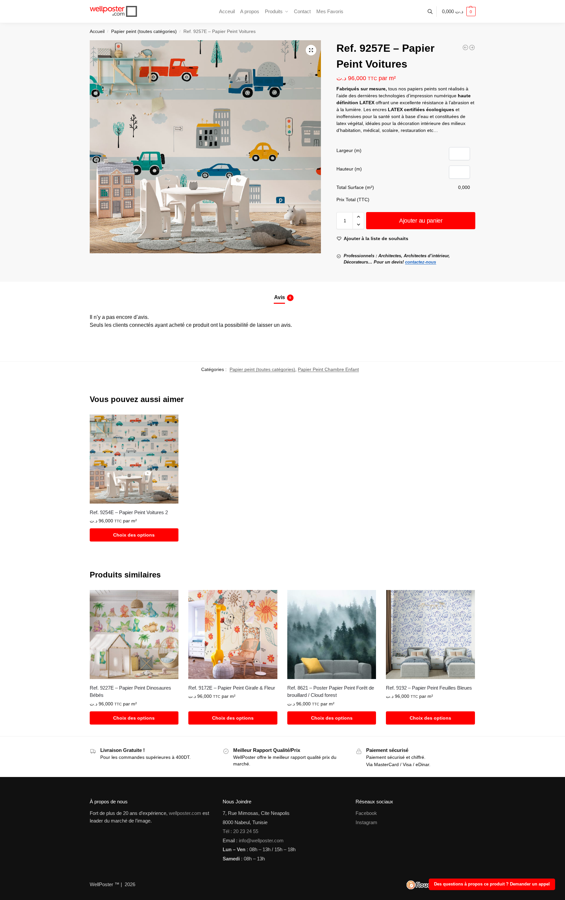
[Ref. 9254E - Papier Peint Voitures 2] (465, 47)
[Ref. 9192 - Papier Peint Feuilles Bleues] (472, 47)
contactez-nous (420, 262)
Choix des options (134, 535)
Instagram (366, 822)
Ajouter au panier (421, 220)
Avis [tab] (282, 297)
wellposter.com (185, 813)
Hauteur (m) (349, 168)
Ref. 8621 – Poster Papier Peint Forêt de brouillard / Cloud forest (330, 691)
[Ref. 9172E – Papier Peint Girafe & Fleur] (232, 634)
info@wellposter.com (261, 840)
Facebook (366, 813)
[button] (459, 11)
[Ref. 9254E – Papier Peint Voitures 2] (134, 459)
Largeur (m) (348, 150)
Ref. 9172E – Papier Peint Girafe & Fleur (231, 688)
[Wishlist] (168, 424)
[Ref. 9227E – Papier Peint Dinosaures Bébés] (134, 634)
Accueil (97, 31)
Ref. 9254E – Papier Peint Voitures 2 (129, 512)
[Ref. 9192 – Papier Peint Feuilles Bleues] (430, 634)
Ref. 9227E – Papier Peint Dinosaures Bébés (130, 691)
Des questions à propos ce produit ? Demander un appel (492, 884)
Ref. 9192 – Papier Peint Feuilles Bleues (429, 688)
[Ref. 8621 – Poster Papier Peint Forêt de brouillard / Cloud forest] (331, 634)
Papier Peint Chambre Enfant (328, 369)
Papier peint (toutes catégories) (144, 31)
